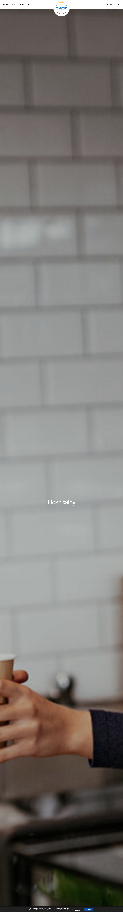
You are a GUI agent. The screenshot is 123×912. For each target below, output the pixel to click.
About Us (24, 4)
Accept (88, 909)
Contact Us (113, 4)
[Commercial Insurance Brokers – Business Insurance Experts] (61, 8)
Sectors (10, 4)
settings (77, 910)
